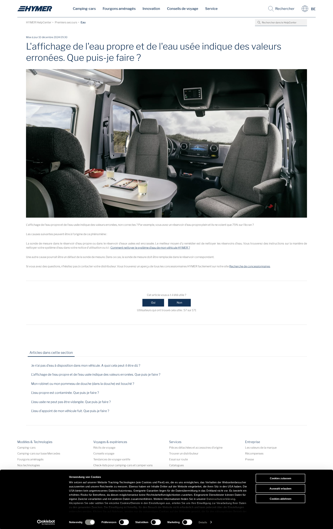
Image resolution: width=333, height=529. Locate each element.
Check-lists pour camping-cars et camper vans (123, 465)
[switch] (124, 522)
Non (179, 302)
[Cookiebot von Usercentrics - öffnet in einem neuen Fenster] (46, 522)
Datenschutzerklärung (221, 498)
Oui (153, 302)
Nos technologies (28, 465)
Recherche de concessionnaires (249, 266)
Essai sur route (178, 459)
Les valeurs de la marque (261, 447)
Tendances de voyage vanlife (111, 459)
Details (203, 522)
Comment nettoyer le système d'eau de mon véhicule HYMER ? (150, 247)
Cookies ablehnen (280, 498)
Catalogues (176, 465)
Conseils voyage (103, 453)
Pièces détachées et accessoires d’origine (196, 447)
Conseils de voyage (182, 9)
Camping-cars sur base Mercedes (38, 453)
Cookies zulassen (280, 478)
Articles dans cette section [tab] (51, 353)
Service (211, 9)
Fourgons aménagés (119, 9)
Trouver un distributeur (183, 453)
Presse (249, 459)
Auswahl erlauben (280, 488)
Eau (83, 22)
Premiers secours (66, 22)
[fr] (34, 8)
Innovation (151, 9)
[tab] (80, 354)
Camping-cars (84, 9)
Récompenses (254, 453)
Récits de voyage (104, 447)
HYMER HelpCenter (38, 22)
